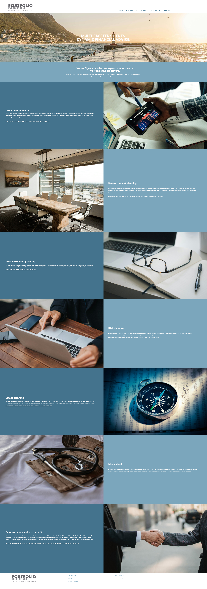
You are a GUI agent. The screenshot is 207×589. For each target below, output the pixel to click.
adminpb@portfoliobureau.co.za (125, 578)
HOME (121, 10)
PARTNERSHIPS (155, 10)
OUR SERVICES (141, 10)
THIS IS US (129, 10)
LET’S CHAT (167, 10)
